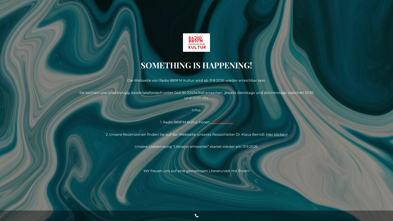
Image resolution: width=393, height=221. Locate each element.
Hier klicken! (277, 134)
